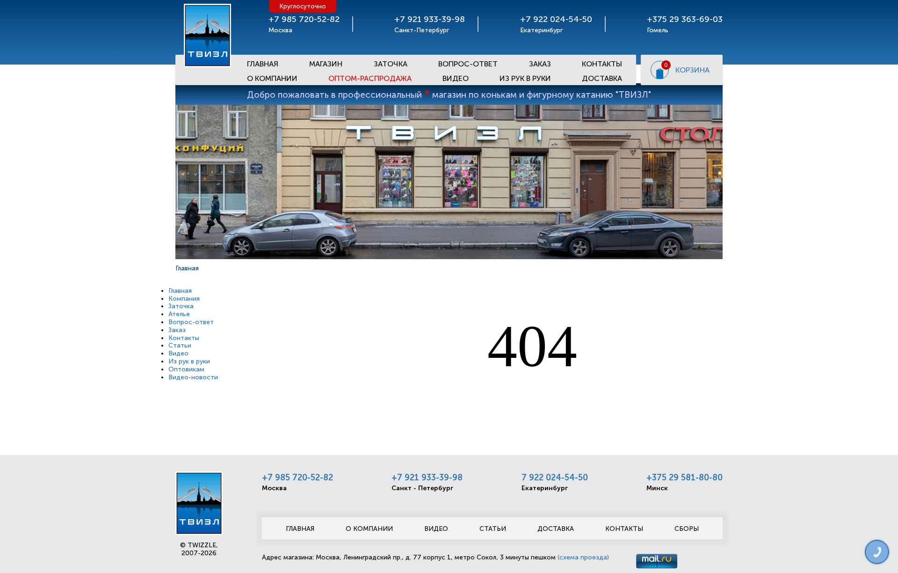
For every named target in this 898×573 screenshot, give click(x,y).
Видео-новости (193, 377)
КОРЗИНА (692, 69)
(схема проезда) (583, 557)
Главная (262, 63)
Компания (184, 299)
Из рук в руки (525, 78)
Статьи (179, 345)
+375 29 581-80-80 (684, 477)
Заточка (390, 63)
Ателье (179, 314)
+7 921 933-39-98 (427, 477)
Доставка (602, 78)
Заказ (540, 63)
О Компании (272, 78)
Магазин (325, 63)
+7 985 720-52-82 (297, 477)
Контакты (602, 63)
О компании (369, 529)
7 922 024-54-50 (554, 477)
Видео (455, 78)
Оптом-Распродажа (370, 78)
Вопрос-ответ (468, 63)
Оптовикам (186, 369)
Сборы (686, 529)
